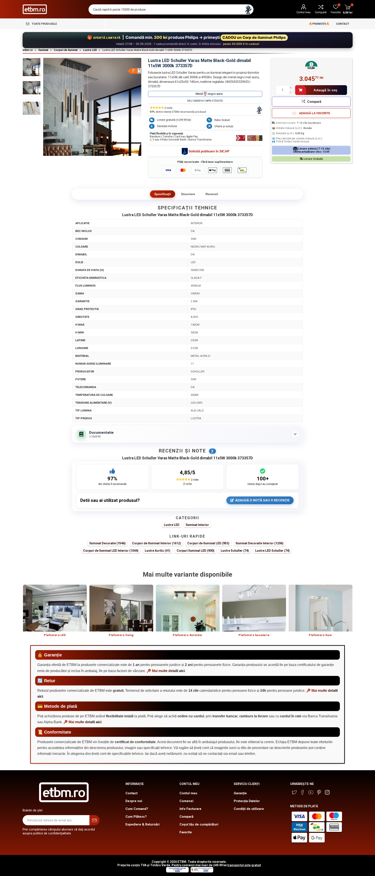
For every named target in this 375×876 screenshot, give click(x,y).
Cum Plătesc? (136, 817)
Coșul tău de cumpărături (198, 824)
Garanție (240, 793)
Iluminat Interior (197, 525)
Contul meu (303, 12)
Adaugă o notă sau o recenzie (262, 500)
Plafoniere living (121, 635)
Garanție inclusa (167, 126)
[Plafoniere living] (121, 608)
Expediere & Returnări (142, 824)
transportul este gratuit (244, 865)
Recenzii (212, 194)
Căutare (248, 9)
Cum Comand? (136, 809)
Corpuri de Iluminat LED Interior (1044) (110, 550)
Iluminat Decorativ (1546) (107, 543)
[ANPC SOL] (177, 871)
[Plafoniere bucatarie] (254, 608)
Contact (131, 793)
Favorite (185, 832)
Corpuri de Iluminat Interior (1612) (156, 543)
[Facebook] (302, 792)
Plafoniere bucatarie (254, 635)
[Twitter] (294, 792)
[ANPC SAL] (201, 871)
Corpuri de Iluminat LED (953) (208, 543)
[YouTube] (310, 792)
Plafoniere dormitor (187, 635)
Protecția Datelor (247, 801)
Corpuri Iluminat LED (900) (195, 550)
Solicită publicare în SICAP (209, 151)
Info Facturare (190, 809)
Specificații (162, 194)
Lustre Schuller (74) (235, 550)
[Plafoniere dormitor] (188, 608)
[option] (55, 613)
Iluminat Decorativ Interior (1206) (259, 543)
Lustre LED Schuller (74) (272, 550)
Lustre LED (171, 525)
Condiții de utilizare (249, 809)
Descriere (188, 194)
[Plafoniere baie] (320, 608)
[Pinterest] (319, 792)
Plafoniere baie (320, 635)
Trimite (94, 820)
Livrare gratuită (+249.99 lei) (174, 119)
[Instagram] (327, 792)
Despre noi (133, 801)
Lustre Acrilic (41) (157, 550)
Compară (320, 12)
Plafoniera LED (55, 635)
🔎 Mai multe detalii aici (166, 671)
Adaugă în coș (325, 90)
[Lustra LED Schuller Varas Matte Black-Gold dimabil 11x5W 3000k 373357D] (32, 67)
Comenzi (186, 801)
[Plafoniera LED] (55, 608)
